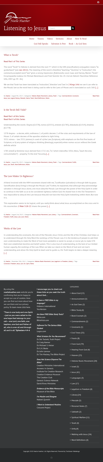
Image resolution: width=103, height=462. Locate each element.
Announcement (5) (79, 299)
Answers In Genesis (45, 368)
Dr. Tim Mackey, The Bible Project (51, 354)
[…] (96, 87)
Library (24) (76, 394)
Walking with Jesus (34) (81, 434)
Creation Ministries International (50, 365)
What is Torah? (11, 55)
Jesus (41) (75, 372)
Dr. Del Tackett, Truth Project (48, 339)
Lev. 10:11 (23, 70)
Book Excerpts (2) (78, 315)
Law (9, 98)
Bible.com (41, 317)
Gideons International (46, 306)
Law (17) (75, 383)
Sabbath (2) (76, 411)
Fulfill (74, 162)
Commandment (67, 96)
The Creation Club (44, 377)
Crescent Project (43, 407)
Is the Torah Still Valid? (15, 109)
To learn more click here (20, 307)
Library (50, 96)
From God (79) (77, 344)
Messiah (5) (76, 400)
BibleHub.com (43, 320)
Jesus (5, 98)
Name (28, 98)
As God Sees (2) (78, 304)
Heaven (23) (76, 355)
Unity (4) (74, 428)
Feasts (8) (75, 338)
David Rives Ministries (46, 383)
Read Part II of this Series (14, 119)
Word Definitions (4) (79, 440)
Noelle (8, 96)
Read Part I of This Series (14, 61)
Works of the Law (12, 228)
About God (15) (77, 293)
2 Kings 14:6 (73, 84)
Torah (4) (75, 423)
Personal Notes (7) (79, 406)
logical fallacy (15, 98)
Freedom (6, 217)
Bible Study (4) (77, 310)
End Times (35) (77, 332)
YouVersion (41, 309)
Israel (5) (75, 366)
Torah (55, 96)
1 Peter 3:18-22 (24, 206)
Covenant (75, 96)
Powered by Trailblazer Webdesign (69, 451)
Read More (96, 96)
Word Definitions (40, 98)
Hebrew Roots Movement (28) (84, 361)
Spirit (28, 264)
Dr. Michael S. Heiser (45, 345)
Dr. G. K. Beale (42, 348)
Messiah (22, 98)
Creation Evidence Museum (48, 374)
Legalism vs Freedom (61, 261)
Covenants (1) (77, 327)
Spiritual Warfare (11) (80, 417)
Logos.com (41, 331)
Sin (25, 264)
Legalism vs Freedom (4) (81, 389)
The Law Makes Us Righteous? (19, 176)
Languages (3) (77, 378)
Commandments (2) (79, 321)
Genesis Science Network (47, 380)
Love (22, 217)
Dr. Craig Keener (43, 342)
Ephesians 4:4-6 (23, 330)
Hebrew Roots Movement (40, 96)
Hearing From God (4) (80, 349)
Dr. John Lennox (43, 351)
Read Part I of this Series (14, 116)
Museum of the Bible (46, 391)
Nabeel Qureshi (43, 399)
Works (47, 98)
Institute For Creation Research (50, 371)
